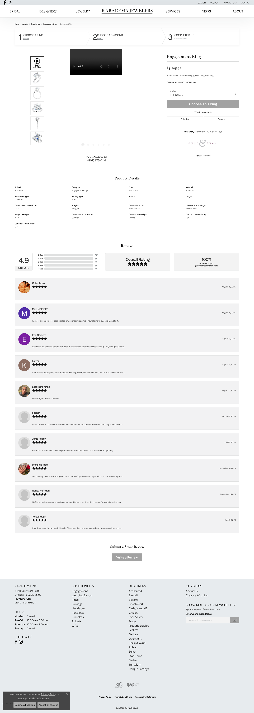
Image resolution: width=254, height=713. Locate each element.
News (206, 11)
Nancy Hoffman (41, 490)
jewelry (25, 24)
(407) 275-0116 (96, 160)
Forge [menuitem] (132, 621)
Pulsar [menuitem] (133, 647)
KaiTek (35, 361)
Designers (48, 11)
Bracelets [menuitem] (78, 617)
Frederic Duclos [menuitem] (139, 625)
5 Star (40, 254)
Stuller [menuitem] (133, 660)
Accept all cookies (48, 704)
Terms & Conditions (123, 696)
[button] (201, 2)
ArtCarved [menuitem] (135, 591)
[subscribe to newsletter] (234, 620)
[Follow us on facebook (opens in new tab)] (4, 3)
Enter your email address (198, 614)
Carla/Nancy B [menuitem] (138, 608)
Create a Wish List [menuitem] (197, 595)
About (238, 11)
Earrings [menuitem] (77, 604)
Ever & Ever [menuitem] (136, 617)
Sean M (36, 412)
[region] (96, 101)
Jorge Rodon (39, 438)
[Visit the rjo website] (119, 685)
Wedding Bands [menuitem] (82, 595)
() (96, 254)
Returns (221, 119)
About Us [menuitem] (192, 591)
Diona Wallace (40, 464)
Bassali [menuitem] (133, 595)
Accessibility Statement (145, 696)
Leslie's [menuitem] (133, 630)
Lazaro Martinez (41, 387)
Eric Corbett (39, 335)
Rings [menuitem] (75, 599)
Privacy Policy (105, 696)
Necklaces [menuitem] (78, 608)
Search (26, 38)
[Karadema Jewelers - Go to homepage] (127, 11)
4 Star (40, 258)
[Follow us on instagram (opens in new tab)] (9, 3)
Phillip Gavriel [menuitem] (137, 643)
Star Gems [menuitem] (135, 656)
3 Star (40, 261)
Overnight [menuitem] (135, 638)
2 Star (40, 265)
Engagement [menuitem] (80, 591)
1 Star (41, 268)
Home (17, 24)
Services (173, 11)
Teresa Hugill (39, 516)
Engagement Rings (50, 24)
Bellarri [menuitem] (133, 599)
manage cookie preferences (33, 698)
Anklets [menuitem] (76, 621)
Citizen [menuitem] (133, 612)
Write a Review (127, 557)
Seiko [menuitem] (132, 651)
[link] (245, 2)
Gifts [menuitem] (75, 625)
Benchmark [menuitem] (136, 604)
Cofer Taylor (38, 283)
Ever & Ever (134, 190)
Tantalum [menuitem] (135, 664)
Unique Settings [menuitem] (139, 669)
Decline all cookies (25, 704)
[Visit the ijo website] (133, 685)
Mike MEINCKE (40, 309)
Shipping (185, 119)
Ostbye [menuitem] (133, 634)
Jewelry (83, 11)
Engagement (35, 24)
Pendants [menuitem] (78, 612)
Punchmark (133, 708)
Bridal (15, 11)
